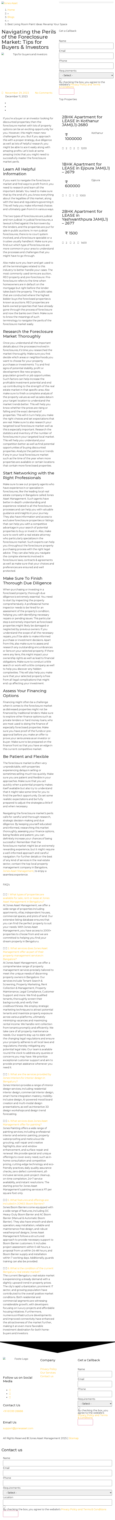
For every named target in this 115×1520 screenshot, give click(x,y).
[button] (86, 2)
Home (11, 9)
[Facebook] (10, 1390)
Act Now (67, 91)
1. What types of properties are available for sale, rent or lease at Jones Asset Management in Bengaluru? (26, 898)
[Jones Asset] (9, 3)
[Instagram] (10, 1393)
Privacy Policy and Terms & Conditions (79, 85)
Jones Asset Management (18, 871)
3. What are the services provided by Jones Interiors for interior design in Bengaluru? (27, 1078)
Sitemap (74, 1438)
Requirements (67, 71)
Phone (63, 61)
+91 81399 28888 (13, 1411)
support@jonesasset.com (18, 1428)
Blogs (10, 17)
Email (62, 51)
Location (8, 1497)
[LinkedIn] (10, 1397)
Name (62, 41)
